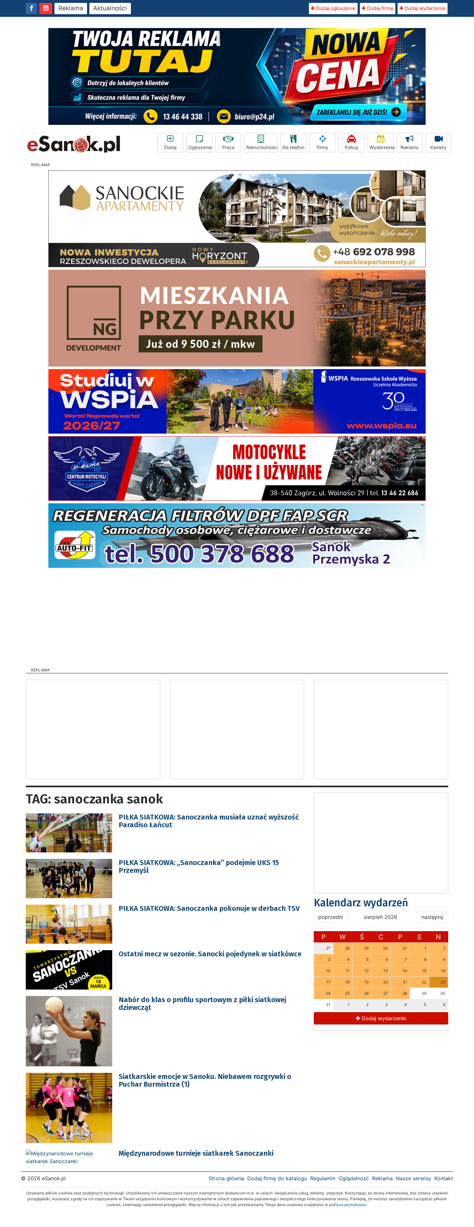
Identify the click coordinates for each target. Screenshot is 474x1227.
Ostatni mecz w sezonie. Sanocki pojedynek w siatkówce (210, 954)
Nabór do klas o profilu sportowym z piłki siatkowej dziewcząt (202, 1003)
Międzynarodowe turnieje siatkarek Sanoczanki (196, 1153)
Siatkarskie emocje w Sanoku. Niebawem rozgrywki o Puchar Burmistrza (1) (205, 1080)
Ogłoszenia (200, 147)
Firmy (322, 147)
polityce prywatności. (348, 1204)
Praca (228, 147)
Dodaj (170, 147)
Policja (351, 147)
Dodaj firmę (379, 8)
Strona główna (226, 1178)
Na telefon (293, 147)
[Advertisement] (237, 615)
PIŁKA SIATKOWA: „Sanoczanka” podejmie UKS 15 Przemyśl (199, 866)
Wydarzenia (381, 147)
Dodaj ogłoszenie (335, 8)
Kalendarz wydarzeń (361, 903)
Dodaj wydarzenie (424, 8)
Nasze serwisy (413, 1178)
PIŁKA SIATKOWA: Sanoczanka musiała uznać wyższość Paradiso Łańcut (209, 821)
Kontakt (443, 1178)
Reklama (70, 8)
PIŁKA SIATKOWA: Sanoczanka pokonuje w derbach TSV (209, 908)
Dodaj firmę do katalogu (277, 1178)
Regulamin (322, 1178)
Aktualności (110, 8)
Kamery (438, 147)
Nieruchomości (261, 147)
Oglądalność (354, 1178)
